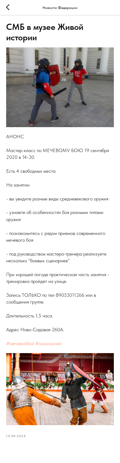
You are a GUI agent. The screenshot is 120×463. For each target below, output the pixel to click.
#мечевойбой (20, 343)
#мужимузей (48, 343)
